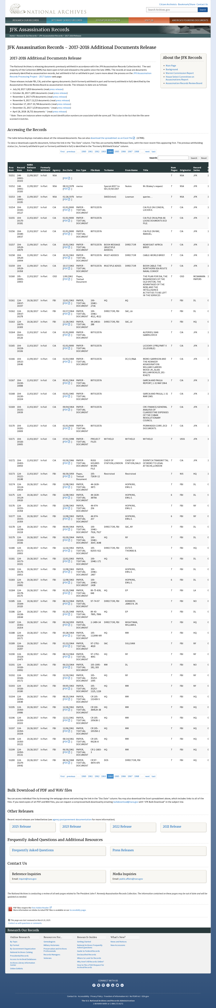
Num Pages (174, 169)
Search (203, 9)
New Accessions (118, 945)
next (147, 151)
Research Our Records (26, 20)
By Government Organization (23, 948)
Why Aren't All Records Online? (90, 961)
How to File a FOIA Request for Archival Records (90, 966)
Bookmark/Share (186, 4)
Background (172, 69)
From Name (131, 170)
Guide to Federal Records (88, 951)
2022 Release (122, 826)
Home (12, 35)
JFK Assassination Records (51, 35)
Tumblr (108, 985)
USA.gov (145, 996)
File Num (95, 170)
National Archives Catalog (21, 952)
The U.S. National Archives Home (48, 9)
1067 (130, 151)
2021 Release (172, 826)
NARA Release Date (31, 167)
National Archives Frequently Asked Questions (89, 946)
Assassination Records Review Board (184, 83)
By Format (14, 945)
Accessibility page (78, 910)
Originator (185, 170)
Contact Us (202, 4)
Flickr (122, 985)
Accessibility (83, 996)
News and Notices (119, 941)
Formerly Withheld (45, 169)
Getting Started (84, 941)
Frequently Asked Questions (33, 850)
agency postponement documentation (72, 819)
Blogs (117, 985)
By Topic (13, 941)
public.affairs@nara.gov (131, 878)
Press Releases (123, 850)
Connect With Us (108, 980)
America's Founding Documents (190, 20)
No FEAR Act (135, 996)
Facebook (94, 985)
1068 (136, 151)
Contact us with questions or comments (25, 923)
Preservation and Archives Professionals (55, 949)
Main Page (171, 65)
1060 (83, 151)
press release (56, 89)
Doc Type (81, 170)
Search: (153, 157)
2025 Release (21, 826)
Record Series (197, 169)
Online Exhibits (16, 968)
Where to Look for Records (89, 958)
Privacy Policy (97, 996)
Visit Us (149, 20)
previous (71, 151)
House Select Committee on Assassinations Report (180, 78)
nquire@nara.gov (27, 878)
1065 (116, 151)
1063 (103, 151)
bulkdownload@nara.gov (125, 801)
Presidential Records (19, 955)
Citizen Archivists (168, 4)
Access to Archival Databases (23, 959)
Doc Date (67, 170)
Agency (56, 170)
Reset (204, 158)
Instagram (103, 985)
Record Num (21, 169)
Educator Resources (108, 20)
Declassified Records (86, 954)
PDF (65, 178)
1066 (123, 151)
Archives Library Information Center (22, 963)
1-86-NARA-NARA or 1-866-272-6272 (108, 1003)
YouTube (112, 985)
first (62, 151)
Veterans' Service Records (67, 20)
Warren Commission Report (180, 73)
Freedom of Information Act (116, 996)
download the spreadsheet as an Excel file (111, 137)
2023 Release (71, 826)
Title (145, 170)
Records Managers (52, 954)
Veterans (48, 958)
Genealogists (49, 941)
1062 (97, 151)
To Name (109, 170)
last (154, 151)
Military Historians (51, 945)
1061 (90, 151)
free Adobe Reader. (41, 907)
